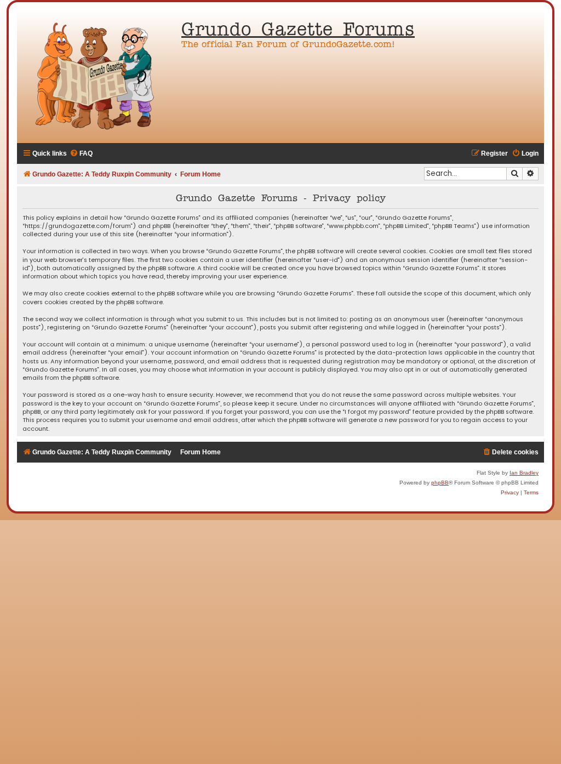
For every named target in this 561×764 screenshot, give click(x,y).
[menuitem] (81, 153)
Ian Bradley (524, 473)
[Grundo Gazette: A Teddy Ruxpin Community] (96, 76)
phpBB (440, 483)
